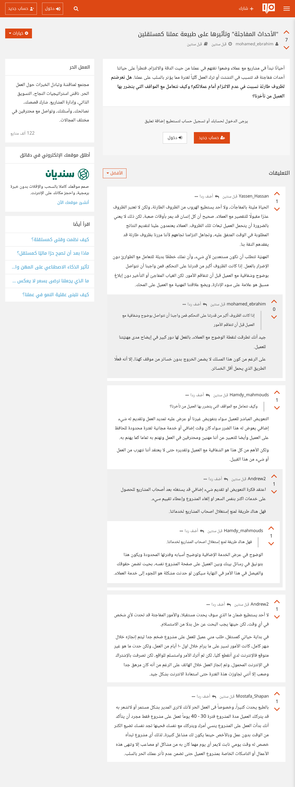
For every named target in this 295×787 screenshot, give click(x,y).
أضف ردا (207, 197)
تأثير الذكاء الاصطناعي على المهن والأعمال (49, 267)
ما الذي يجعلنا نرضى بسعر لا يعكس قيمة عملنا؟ (49, 281)
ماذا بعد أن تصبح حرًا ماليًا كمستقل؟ (53, 253)
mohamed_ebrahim (254, 44)
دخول (173, 138)
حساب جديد (209, 138)
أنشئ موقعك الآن (73, 202)
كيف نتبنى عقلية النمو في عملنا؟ (55, 295)
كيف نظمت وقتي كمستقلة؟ (60, 239)
